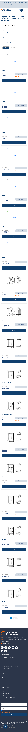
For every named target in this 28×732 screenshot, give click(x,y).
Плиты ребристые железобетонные (9, 666)
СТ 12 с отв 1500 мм (7, 383)
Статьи (2, 695)
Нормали (3, 682)
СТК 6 (3, 164)
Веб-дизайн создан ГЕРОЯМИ (8, 727)
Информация (5, 687)
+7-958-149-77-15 (5, 641)
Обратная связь (5, 701)
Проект (2, 673)
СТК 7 (3, 132)
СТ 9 (3, 289)
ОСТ (2, 681)
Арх (2, 684)
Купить (14, 80)
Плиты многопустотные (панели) (9, 664)
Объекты (3, 691)
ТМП (2, 675)
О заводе (3, 689)
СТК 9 (3, 70)
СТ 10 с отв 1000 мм (7, 508)
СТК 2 (3, 226)
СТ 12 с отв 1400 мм (7, 414)
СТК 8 (3, 101)
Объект (2, 679)
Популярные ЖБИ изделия (7, 657)
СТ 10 (3, 601)
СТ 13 (3, 351)
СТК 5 (3, 195)
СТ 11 (3, 476)
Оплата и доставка (5, 693)
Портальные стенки (5, 668)
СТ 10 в (4, 570)
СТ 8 (3, 320)
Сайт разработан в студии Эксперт (9, 725)
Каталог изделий (6, 654)
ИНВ (2, 677)
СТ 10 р (4, 539)
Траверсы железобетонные (7, 661)
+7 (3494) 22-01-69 (6, 643)
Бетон (2, 659)
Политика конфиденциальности (8, 697)
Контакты (3, 699)
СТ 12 (3, 445)
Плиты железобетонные (7, 662)
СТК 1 (3, 257)
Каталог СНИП (5, 671)
